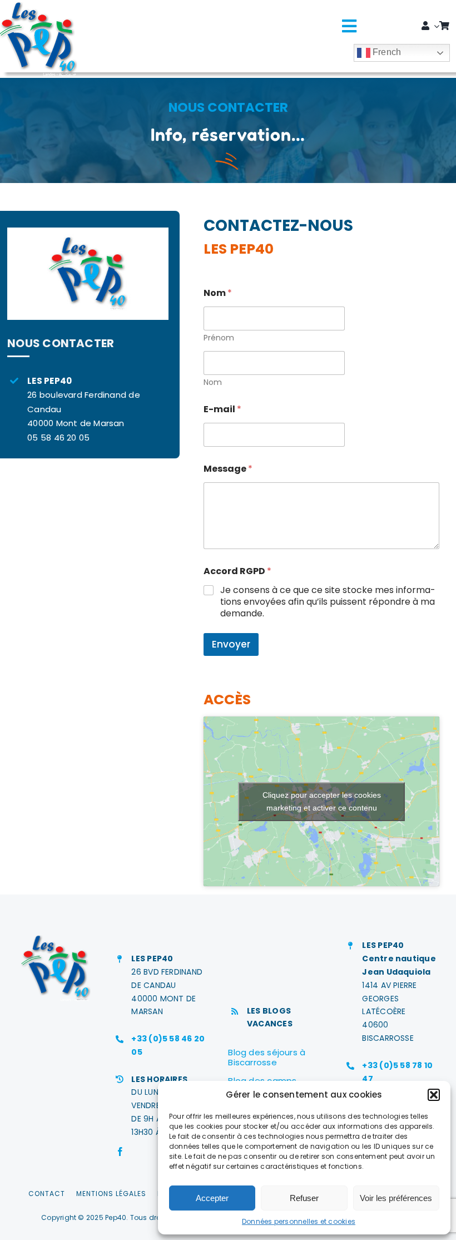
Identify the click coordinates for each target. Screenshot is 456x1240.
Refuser (304, 1198)
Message (228, 468)
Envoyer (231, 644)
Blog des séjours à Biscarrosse (266, 1057)
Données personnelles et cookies (298, 1221)
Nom (213, 382)
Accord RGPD (237, 571)
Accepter (212, 1198)
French (386, 52)
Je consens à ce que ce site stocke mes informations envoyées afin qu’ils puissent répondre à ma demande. (327, 602)
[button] (433, 1094)
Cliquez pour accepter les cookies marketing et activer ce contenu (321, 801)
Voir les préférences (396, 1198)
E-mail (222, 409)
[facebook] (120, 1151)
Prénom (219, 338)
